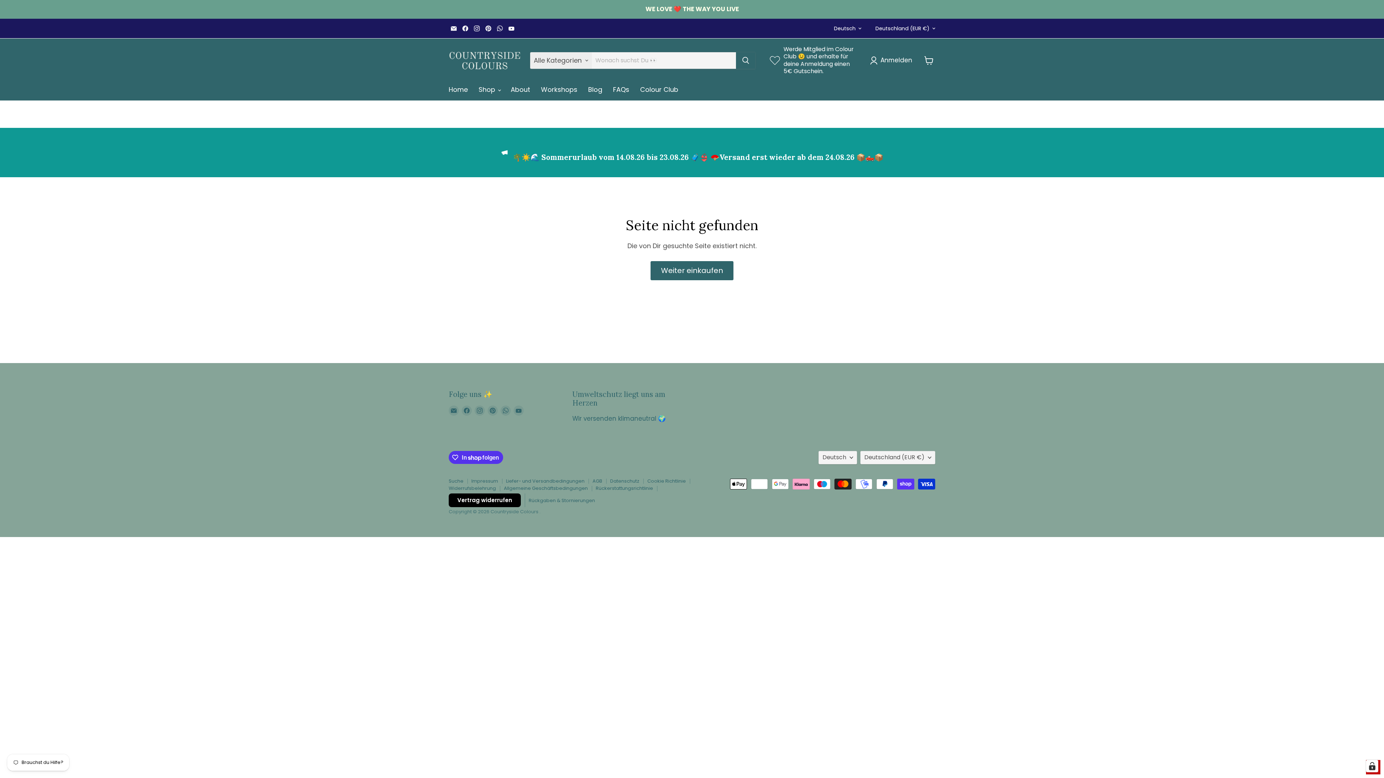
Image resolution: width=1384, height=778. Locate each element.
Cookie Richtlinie (666, 481)
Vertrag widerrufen (484, 500)
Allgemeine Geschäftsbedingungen (546, 488)
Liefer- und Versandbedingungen (545, 481)
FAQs (621, 89)
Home (458, 89)
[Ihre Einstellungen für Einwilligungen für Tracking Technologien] (1372, 766)
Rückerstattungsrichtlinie (624, 488)
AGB (597, 481)
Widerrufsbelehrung (472, 488)
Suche (456, 481)
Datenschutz (624, 481)
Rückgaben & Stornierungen (562, 500)
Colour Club (659, 89)
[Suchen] (745, 60)
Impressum (484, 481)
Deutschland (902, 28)
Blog (595, 89)
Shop (488, 89)
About (520, 89)
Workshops (559, 89)
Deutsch (845, 28)
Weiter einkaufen (692, 270)
